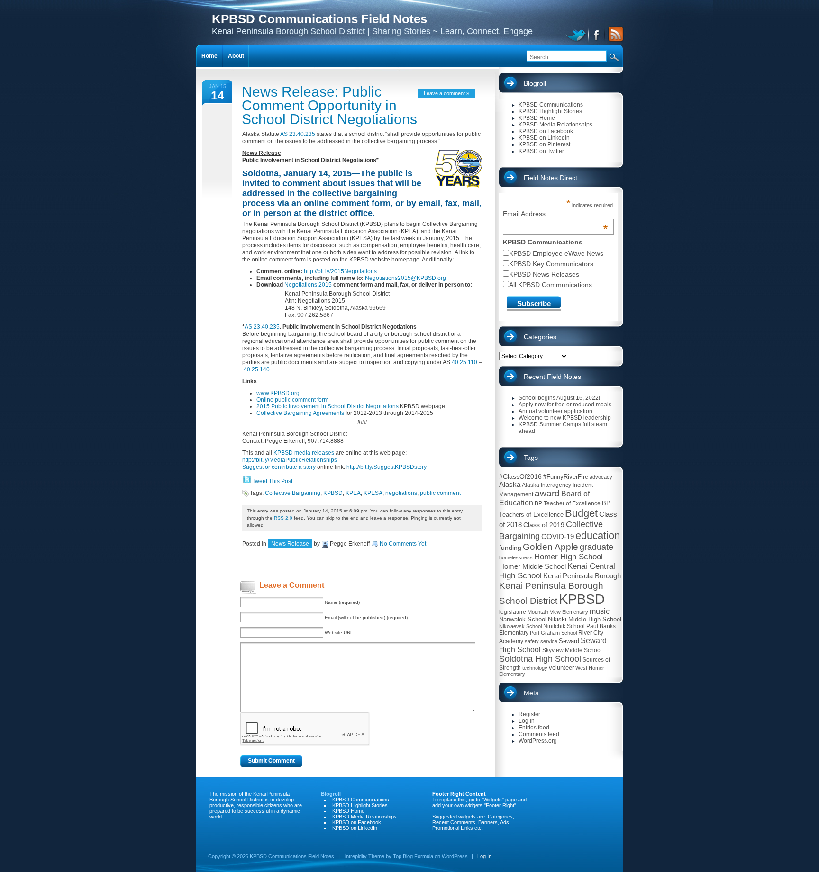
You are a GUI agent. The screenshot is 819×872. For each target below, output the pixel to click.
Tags (531, 457)
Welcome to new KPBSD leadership (565, 417)
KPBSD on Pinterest (544, 144)
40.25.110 (464, 362)
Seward (569, 641)
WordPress (455, 856)
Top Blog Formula (413, 856)
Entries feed (534, 727)
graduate (596, 547)
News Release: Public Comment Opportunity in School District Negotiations (329, 105)
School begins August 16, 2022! (559, 398)
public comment (440, 493)
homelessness (516, 557)
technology (534, 668)
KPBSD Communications (551, 104)
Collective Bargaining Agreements (300, 413)
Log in (527, 721)
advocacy (601, 477)
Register (529, 714)
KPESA (373, 493)
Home (209, 56)
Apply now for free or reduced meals (565, 404)
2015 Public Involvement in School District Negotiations (327, 406)
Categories (540, 337)
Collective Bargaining (292, 493)
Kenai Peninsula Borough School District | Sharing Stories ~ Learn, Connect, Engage (372, 24)
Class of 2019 (543, 525)
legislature (512, 612)
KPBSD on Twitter (541, 151)
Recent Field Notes (552, 376)
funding (510, 547)
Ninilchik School (564, 626)
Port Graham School (553, 633)
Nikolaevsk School (520, 626)
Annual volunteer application (555, 411)
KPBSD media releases (303, 452)
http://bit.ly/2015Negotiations (340, 271)
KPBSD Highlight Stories (550, 111)
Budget (581, 513)
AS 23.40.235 (297, 134)
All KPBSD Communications (550, 284)
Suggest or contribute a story (279, 467)
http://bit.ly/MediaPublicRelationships (289, 460)
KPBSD (333, 493)
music (600, 611)
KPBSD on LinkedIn (544, 138)
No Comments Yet (403, 543)
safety (532, 641)
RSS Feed (614, 34)
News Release (290, 543)
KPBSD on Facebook (546, 131)
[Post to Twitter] (246, 481)
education (597, 535)
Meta (531, 693)
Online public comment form (292, 399)
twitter (577, 34)
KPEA (353, 493)
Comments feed (539, 734)
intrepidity (356, 856)
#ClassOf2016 (520, 476)
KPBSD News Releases (544, 274)
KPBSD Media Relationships (555, 124)
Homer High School (568, 556)
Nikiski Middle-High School (584, 619)
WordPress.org (538, 740)
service (548, 641)
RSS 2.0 (283, 518)
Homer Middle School (532, 566)
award (547, 493)
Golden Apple (550, 547)
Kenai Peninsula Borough (582, 576)
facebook (597, 34)
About (236, 56)
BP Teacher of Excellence (568, 503)
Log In (484, 856)
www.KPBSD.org (278, 393)
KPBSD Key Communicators (551, 264)
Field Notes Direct (550, 177)
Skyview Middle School (572, 650)
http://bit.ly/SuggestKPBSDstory (386, 467)
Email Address (556, 213)
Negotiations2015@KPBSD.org (405, 278)
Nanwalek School (522, 619)
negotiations (401, 493)
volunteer (561, 667)
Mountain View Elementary (558, 612)
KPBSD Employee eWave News (556, 253)
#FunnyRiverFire (565, 476)
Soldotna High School (540, 659)
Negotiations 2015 (308, 284)
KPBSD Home (537, 118)
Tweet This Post (272, 481)
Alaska (509, 484)
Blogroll (535, 83)
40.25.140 (257, 369)
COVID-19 (557, 536)
